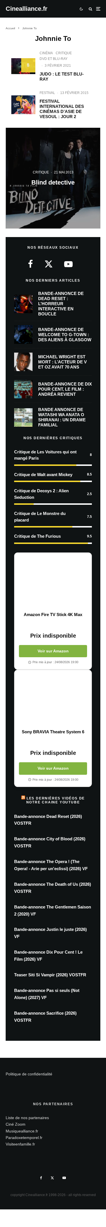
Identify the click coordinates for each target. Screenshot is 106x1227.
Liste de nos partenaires (27, 1117)
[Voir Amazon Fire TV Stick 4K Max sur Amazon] (53, 582)
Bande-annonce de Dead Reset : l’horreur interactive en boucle (61, 303)
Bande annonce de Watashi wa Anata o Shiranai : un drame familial (62, 417)
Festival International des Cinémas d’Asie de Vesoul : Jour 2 (62, 109)
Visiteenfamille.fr (20, 1144)
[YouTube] (64, 1178)
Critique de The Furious (37, 536)
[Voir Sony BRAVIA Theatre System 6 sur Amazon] (53, 699)
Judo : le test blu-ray (62, 76)
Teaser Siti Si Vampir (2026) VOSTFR (50, 974)
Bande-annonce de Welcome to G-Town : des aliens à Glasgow (64, 334)
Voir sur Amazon (53, 651)
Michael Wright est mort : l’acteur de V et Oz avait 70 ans (62, 361)
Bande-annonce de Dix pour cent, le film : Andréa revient (65, 389)
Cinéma (46, 53)
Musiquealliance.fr (22, 1131)
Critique (64, 53)
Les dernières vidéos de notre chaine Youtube (55, 800)
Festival (47, 93)
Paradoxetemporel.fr (24, 1137)
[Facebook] (41, 1178)
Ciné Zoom (15, 1124)
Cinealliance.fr (26, 9)
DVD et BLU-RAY (54, 59)
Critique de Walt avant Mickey (43, 474)
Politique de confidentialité (29, 1074)
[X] (52, 1178)
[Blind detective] (53, 178)
